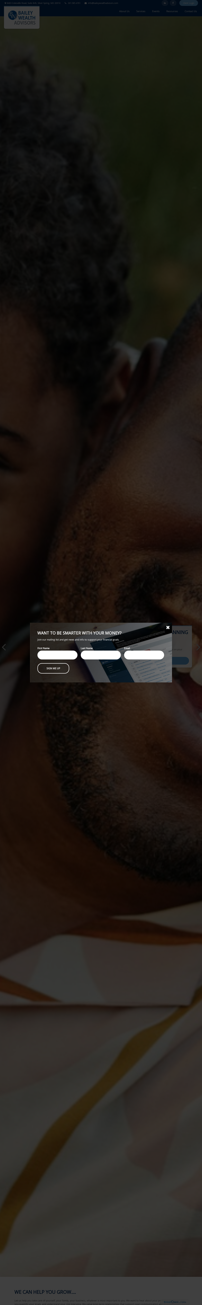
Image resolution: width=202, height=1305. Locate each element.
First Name (43, 648)
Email (127, 648)
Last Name (87, 648)
